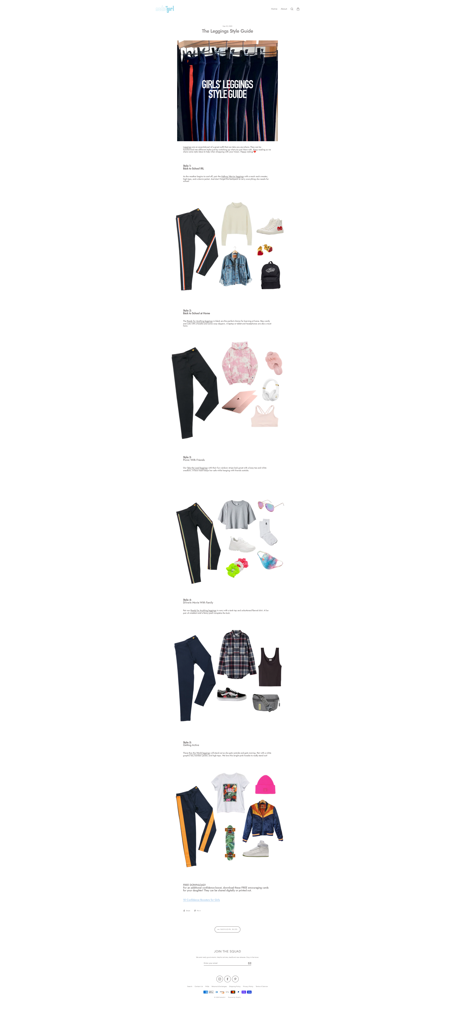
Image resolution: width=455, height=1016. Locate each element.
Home (274, 9)
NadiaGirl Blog (229, 929)
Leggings (187, 147)
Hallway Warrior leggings (232, 176)
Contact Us (199, 986)
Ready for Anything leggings (200, 321)
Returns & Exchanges (219, 986)
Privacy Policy (248, 986)
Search (189, 986)
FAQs (207, 986)
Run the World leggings (199, 753)
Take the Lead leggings (197, 468)
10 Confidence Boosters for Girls (201, 900)
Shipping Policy (235, 986)
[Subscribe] (249, 963)
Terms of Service (262, 986)
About (284, 9)
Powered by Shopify (234, 997)
